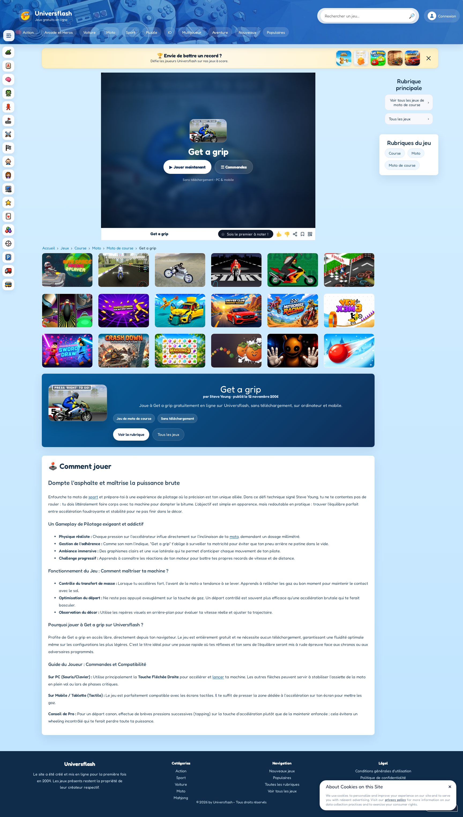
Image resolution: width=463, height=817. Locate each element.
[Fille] (8, 175)
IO (169, 32)
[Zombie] (8, 93)
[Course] (8, 148)
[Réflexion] (8, 79)
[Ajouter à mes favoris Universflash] (302, 234)
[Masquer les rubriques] (8, 35)
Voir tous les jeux (282, 791)
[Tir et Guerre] (8, 52)
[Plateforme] (8, 120)
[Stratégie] (8, 202)
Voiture (89, 32)
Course (80, 248)
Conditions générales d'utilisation (383, 771)
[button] (245, 234)
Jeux (65, 248)
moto (234, 536)
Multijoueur (191, 32)
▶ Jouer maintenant (187, 167)
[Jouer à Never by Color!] (395, 58)
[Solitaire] (8, 216)
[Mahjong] (8, 66)
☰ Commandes (234, 167)
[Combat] (8, 134)
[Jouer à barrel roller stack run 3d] (343, 58)
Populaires (276, 32)
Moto (110, 32)
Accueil (48, 248)
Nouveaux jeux (282, 771)
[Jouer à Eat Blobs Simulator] (378, 58)
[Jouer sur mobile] (310, 234)
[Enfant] (8, 161)
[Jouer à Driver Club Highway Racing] (412, 58)
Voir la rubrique (131, 434)
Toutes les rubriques (282, 784)
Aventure (220, 32)
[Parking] (8, 257)
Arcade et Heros (58, 32)
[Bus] (8, 284)
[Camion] (8, 271)
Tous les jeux (168, 434)
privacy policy (395, 800)
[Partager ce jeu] (295, 234)
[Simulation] (8, 189)
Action (28, 32)
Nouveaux (247, 32)
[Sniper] (8, 243)
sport (93, 496)
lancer (218, 676)
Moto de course (120, 248)
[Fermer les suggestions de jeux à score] (428, 58)
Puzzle (151, 32)
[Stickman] (8, 107)
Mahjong (181, 797)
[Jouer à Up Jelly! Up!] (360, 58)
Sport (130, 32)
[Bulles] (8, 230)
